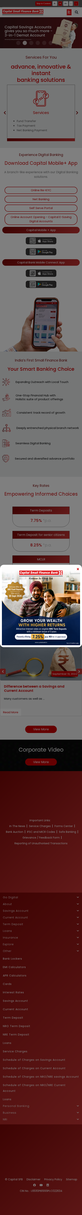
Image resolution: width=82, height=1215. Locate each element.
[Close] (78, 569)
